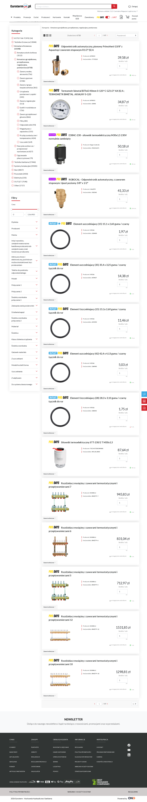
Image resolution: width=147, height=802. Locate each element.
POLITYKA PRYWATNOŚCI (83, 752)
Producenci (45, 17)
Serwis (55, 762)
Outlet (36, 17)
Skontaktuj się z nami (61, 747)
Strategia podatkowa (83, 771)
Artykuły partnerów (17, 771)
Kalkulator (35, 771)
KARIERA (99, 757)
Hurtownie (57, 17)
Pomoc (55, 771)
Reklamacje (35, 757)
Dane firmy (13, 752)
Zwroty (34, 752)
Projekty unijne (81, 762)
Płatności (35, 747)
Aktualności (14, 757)
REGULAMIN (79, 747)
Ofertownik (35, 766)
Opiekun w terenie (59, 757)
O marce (12, 747)
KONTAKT (100, 747)
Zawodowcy (89, 17)
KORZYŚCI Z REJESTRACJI (105, 762)
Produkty (17, 17)
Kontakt (67, 17)
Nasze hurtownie (59, 752)
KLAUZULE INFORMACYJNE (83, 757)
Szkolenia (13, 762)
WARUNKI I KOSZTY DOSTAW (84, 766)
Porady (12, 766)
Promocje (27, 17)
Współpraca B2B (77, 17)
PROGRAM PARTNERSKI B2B (105, 752)
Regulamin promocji (38, 762)
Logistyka (56, 766)
